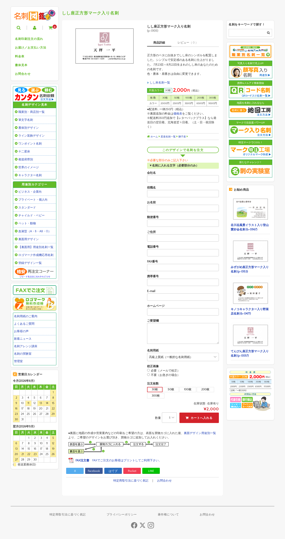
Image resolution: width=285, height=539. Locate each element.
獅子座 (182, 136)
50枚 (171, 389)
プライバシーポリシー (122, 514)
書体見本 (21, 65)
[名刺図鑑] (34, 17)
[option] (104, 46)
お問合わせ (23, 74)
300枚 (156, 395)
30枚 (155, 389)
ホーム (154, 136)
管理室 (18, 361)
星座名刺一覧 (168, 136)
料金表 (19, 56)
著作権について (168, 514)
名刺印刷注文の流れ (29, 39)
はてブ (113, 471)
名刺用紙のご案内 (25, 316)
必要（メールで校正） (165, 370)
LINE (151, 471)
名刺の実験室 (23, 354)
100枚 (188, 389)
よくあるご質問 (24, 324)
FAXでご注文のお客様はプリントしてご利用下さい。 (118, 460)
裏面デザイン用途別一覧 (200, 433)
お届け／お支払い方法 (30, 47)
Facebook (94, 471)
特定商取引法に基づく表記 (130, 480)
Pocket (132, 471)
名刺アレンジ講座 (25, 346)
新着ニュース (23, 339)
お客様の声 (21, 331)
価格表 (177, 113)
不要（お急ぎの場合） (165, 375)
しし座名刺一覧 (160, 82)
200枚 (205, 389)
